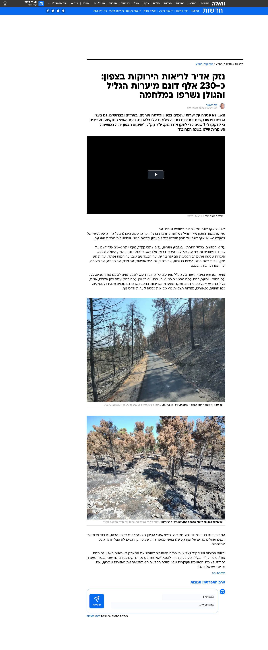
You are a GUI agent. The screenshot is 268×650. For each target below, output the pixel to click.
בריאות (125, 3)
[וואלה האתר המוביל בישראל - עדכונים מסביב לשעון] (218, 3)
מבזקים (195, 11)
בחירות (180, 3)
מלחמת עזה (218, 573)
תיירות (113, 3)
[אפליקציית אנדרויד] (63, 11)
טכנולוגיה (99, 3)
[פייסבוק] (48, 11)
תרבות (168, 3)
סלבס (156, 3)
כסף (146, 3)
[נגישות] (5, 3)
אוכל (136, 3)
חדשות (205, 3)
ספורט (192, 3)
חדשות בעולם (133, 11)
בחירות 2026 (116, 11)
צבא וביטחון (182, 11)
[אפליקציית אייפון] (58, 11)
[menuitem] (202, 4)
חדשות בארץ (166, 11)
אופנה (86, 3)
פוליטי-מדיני (149, 11)
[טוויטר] (53, 11)
